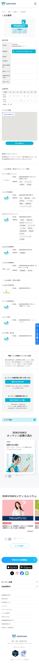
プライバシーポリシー (19, 647)
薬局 (9, 12)
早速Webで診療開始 (19, 560)
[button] (9, 539)
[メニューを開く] (35, 4)
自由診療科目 (6, 586)
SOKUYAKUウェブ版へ (18, 400)
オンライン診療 (7, 582)
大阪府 (15, 12)
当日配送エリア (6, 602)
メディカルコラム (7, 609)
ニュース (4, 606)
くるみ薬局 (22, 12)
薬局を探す (5, 599)
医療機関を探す (6, 595)
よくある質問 (5, 613)
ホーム (3, 12)
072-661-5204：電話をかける (24, 51)
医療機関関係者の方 (7, 620)
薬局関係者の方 (6, 624)
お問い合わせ (5, 617)
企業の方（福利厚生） (8, 627)
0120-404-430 (19, 382)
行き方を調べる (19, 143)
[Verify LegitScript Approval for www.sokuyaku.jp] (15, 653)
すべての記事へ (19, 546)
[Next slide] (9, 476)
